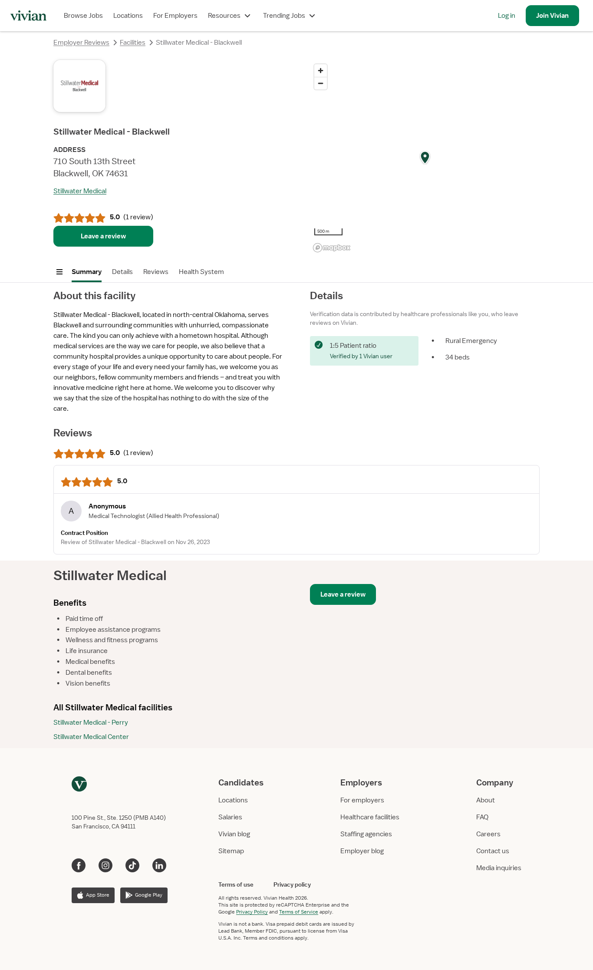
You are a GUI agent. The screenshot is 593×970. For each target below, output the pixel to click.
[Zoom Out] (320, 83)
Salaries (230, 817)
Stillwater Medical (79, 191)
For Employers (175, 15)
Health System (201, 271)
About (485, 800)
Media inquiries (498, 868)
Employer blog (362, 851)
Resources (224, 15)
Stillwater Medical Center (91, 736)
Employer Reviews (81, 42)
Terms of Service (298, 911)
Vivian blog (234, 834)
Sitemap (231, 851)
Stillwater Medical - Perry (90, 722)
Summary (87, 271)
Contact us (492, 851)
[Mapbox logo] (332, 248)
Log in (506, 15)
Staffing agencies (366, 834)
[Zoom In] (320, 70)
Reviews (155, 271)
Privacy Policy (252, 911)
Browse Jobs (83, 15)
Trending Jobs (284, 15)
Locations (128, 15)
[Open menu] (59, 271)
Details (122, 271)
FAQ (482, 817)
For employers (362, 800)
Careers (488, 834)
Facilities (132, 42)
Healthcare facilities (369, 817)
